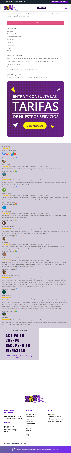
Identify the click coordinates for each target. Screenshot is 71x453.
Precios (28, 428)
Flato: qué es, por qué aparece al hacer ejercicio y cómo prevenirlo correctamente (31, 61)
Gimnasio (10, 42)
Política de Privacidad (54, 417)
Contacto (29, 431)
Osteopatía (10, 45)
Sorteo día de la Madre (14, 64)
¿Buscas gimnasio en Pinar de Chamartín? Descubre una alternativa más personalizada (33, 58)
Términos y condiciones (55, 419)
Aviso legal (51, 414)
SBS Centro (10, 51)
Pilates (9, 48)
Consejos (10, 31)
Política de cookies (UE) (55, 421)
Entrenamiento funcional (14, 37)
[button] (66, 8)
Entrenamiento (30, 424)
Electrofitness (30, 417)
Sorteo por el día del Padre (15, 67)
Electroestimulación (13, 34)
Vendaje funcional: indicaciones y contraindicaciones (22, 70)
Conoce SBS (30, 414)
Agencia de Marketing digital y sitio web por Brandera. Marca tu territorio (37, 449)
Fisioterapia (10, 39)
